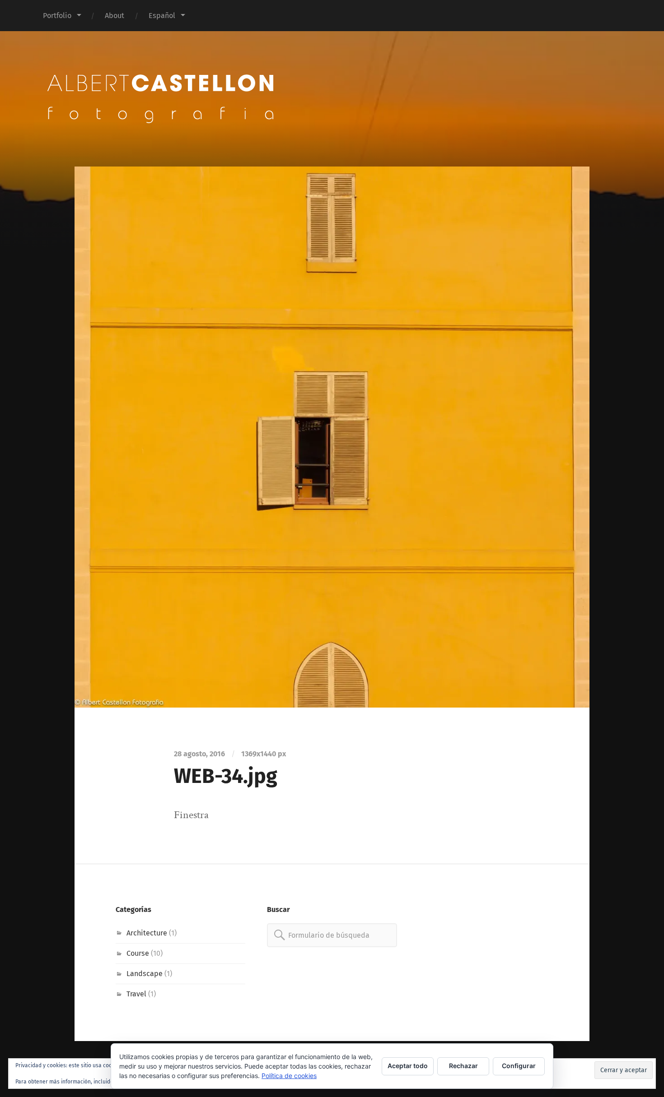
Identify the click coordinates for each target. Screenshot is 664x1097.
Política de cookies (289, 1075)
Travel (136, 994)
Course (137, 953)
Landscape (144, 973)
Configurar (519, 1065)
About (114, 15)
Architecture (146, 933)
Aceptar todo (408, 1065)
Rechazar (463, 1065)
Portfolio (57, 15)
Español (162, 15)
